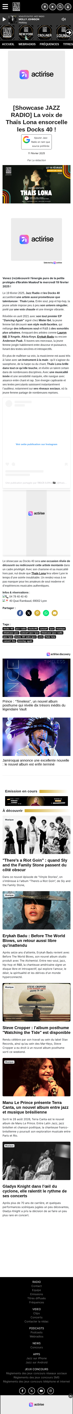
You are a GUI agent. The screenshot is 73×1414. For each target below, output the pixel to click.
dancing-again (25, 641)
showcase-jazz (11, 632)
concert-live (9, 641)
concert (43, 628)
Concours (36, 1347)
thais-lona (50, 637)
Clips (36, 1313)
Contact (36, 1286)
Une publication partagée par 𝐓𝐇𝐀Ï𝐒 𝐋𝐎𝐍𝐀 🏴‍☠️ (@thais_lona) (38, 482)
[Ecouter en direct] (52, 6)
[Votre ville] (44, 6)
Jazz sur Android (37, 1362)
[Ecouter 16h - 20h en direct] (36, 800)
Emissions (36, 1294)
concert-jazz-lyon (30, 632)
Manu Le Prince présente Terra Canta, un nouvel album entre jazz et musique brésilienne (36, 1107)
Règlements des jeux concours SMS (36, 1377)
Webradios (27, 44)
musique (60, 628)
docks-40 (8, 628)
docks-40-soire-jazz (25, 637)
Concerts (36, 1317)
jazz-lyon (8, 637)
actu (40, 637)
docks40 (32, 628)
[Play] (5, 19)
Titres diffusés (36, 1298)
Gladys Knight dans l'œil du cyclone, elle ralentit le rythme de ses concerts (35, 1191)
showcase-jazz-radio (51, 632)
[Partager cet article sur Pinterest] (36, 614)
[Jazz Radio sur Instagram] (50, 1391)
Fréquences (49, 44)
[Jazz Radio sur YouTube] (41, 1391)
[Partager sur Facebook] (19, 614)
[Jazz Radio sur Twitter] (31, 1391)
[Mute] (63, 19)
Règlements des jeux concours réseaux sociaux (36, 1373)
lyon (52, 628)
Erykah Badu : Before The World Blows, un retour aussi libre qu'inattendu (34, 940)
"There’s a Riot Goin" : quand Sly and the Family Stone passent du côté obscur (35, 865)
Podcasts (36, 1332)
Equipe (36, 1290)
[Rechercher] (60, 6)
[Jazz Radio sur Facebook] (22, 1391)
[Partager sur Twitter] (28, 614)
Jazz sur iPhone (36, 1358)
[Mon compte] (68, 6)
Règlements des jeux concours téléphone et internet (36, 1381)
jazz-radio (21, 628)
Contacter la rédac (36, 1321)
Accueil (8, 44)
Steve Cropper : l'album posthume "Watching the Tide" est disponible (36, 1030)
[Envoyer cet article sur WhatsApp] (45, 614)
